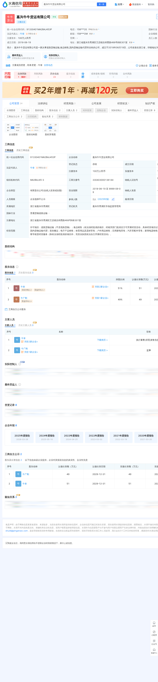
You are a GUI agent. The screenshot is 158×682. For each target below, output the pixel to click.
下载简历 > (102, 340)
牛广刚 (24, 298)
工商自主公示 (14, 116)
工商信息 (25, 110)
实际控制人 (116, 110)
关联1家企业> (101, 298)
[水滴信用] (12, 4)
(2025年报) (103, 199)
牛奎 (22, 33)
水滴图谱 (11, 110)
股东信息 (54, 110)
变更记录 (149, 110)
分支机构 (32, 116)
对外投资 (87, 110)
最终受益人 (133, 110)
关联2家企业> (101, 286)
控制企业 (101, 110)
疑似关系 (47, 116)
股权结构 (39, 110)
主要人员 (71, 110)
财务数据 (63, 116)
